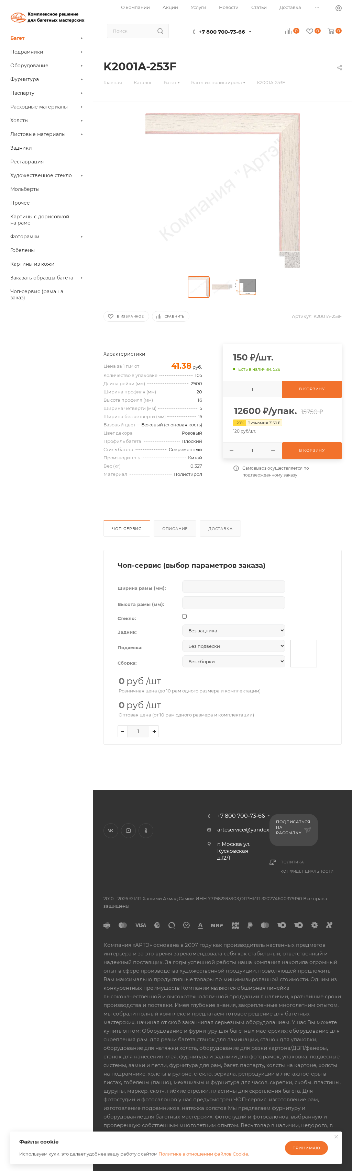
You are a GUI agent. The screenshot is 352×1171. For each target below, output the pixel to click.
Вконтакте (110, 830)
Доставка (220, 528)
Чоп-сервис (127, 528)
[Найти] (160, 31)
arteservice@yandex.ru (246, 829)
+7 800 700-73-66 (222, 31)
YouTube (128, 830)
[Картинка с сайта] (222, 190)
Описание (175, 528)
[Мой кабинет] (339, 9)
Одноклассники (146, 830)
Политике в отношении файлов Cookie (203, 1154)
